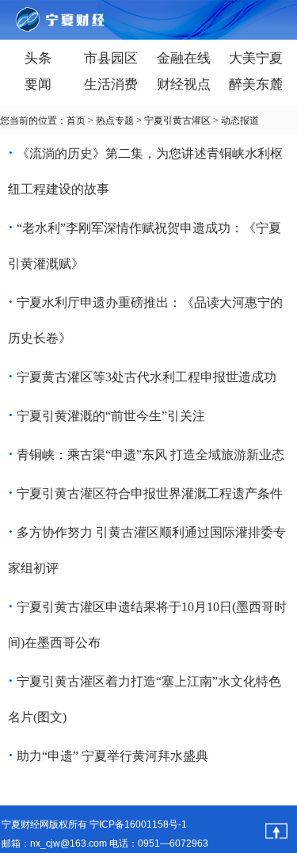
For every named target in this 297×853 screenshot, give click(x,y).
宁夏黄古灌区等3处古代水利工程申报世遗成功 (146, 377)
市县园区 (111, 58)
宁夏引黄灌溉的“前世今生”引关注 (111, 416)
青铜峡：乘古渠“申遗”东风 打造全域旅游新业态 (150, 454)
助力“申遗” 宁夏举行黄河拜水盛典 (112, 756)
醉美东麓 (256, 84)
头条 (38, 58)
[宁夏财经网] (39, 20)
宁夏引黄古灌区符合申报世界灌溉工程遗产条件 (150, 493)
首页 (76, 120)
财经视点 (184, 84)
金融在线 (184, 58)
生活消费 (111, 84)
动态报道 (240, 120)
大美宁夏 (256, 58)
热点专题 (115, 120)
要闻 (38, 84)
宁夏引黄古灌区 (177, 120)
